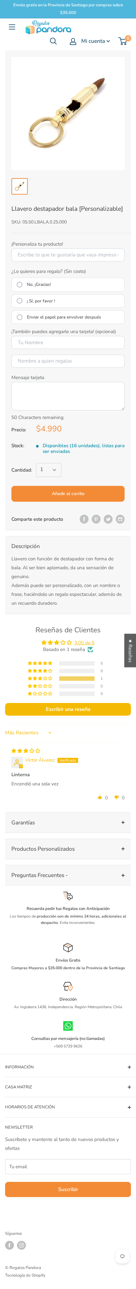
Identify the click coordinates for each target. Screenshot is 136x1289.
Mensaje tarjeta (27, 377)
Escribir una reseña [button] (68, 709)
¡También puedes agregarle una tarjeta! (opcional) (63, 331)
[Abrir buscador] (53, 41)
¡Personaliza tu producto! (37, 244)
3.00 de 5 (84, 643)
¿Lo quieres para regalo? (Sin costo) (48, 271)
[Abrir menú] (12, 27)
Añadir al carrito (68, 494)
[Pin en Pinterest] (96, 519)
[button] (40, 678)
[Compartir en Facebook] (84, 519)
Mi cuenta (93, 41)
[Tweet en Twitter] (108, 519)
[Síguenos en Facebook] (9, 1245)
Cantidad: (21, 470)
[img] (25, 751)
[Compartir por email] (120, 519)
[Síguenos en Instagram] (21, 1245)
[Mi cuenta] (73, 41)
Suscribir (68, 1189)
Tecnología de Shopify (25, 1275)
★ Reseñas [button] (130, 650)
